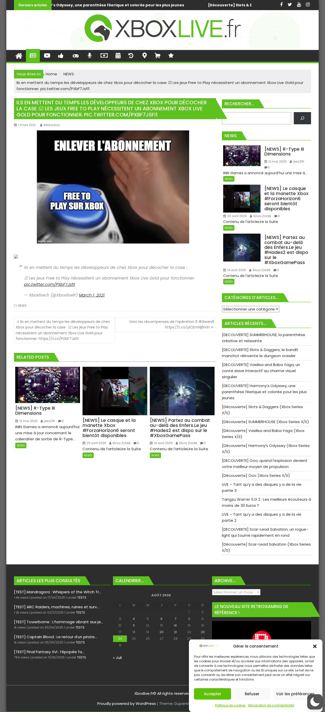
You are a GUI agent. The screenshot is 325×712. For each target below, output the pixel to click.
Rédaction (52, 125)
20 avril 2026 (96, 443)
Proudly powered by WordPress (126, 703)
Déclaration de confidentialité (271, 705)
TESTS (81, 597)
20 (161, 632)
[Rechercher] (302, 118)
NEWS (22, 305)
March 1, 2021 (92, 295)
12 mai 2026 (28, 421)
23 (203, 632)
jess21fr (49, 421)
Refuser (252, 694)
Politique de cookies (230, 705)
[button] (314, 646)
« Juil (117, 657)
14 (175, 625)
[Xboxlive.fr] (162, 46)
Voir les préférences (295, 694)
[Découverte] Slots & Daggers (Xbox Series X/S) (142, 5)
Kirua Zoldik (121, 443)
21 (175, 632)
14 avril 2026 (163, 443)
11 (134, 625)
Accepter (212, 694)
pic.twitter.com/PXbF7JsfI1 (49, 284)
